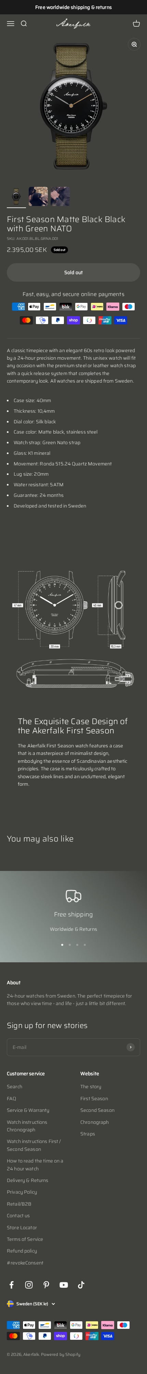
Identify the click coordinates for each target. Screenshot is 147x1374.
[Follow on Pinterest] (46, 1284)
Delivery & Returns (28, 1180)
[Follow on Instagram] (29, 1284)
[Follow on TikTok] (81, 1284)
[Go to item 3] (60, 197)
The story (90, 1086)
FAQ (11, 1098)
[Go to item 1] (16, 197)
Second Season (97, 1110)
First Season (94, 1098)
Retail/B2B (19, 1204)
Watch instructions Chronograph (27, 1125)
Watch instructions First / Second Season (34, 1145)
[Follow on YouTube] (63, 1284)
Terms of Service (25, 1239)
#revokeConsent (25, 1263)
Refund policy (22, 1251)
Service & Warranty (28, 1110)
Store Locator (22, 1227)
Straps (87, 1134)
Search (14, 1086)
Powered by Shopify (61, 1354)
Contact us (18, 1215)
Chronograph (94, 1122)
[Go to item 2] (38, 197)
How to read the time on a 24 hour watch (35, 1164)
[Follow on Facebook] (11, 1284)
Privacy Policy (22, 1192)
